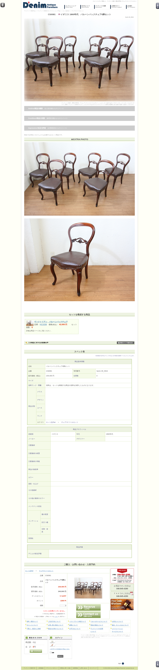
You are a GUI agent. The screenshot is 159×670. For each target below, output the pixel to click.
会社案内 (131, 6)
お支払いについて (117, 621)
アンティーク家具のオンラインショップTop (48, 10)
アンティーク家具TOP (29, 668)
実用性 (30, 538)
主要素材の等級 (34, 461)
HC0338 (43, 324)
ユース (39, 408)
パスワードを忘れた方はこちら (59, 649)
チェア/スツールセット (78, 10)
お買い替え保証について (55, 625)
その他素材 (32, 490)
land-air (113, 668)
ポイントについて (32, 625)
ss (133, 668)
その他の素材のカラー (36, 498)
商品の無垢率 (33, 469)
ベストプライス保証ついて (77, 621)
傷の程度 (45, 514)
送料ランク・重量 (34, 385)
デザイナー (80, 439)
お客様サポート (117, 6)
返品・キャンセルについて (120, 625)
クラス (39, 392)
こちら (56, 616)
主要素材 (31, 445)
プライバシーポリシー (52, 668)
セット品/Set (66, 10)
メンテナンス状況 (34, 506)
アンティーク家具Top (30, 10)
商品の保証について (97, 625)
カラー (30, 477)
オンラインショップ (71, 6)
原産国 (30, 434)
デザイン (40, 400)
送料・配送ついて (32, 621)
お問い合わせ (83, 668)
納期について (73, 625)
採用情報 (75, 668)
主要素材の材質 (34, 453)
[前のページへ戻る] (2, 7)
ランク (39, 416)
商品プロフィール (79, 429)
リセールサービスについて (99, 621)
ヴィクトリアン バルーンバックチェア (51, 322)
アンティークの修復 (100, 6)
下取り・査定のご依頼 (34, 628)
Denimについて (86, 6)
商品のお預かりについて (55, 628)
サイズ (30, 380)
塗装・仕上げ (33, 484)
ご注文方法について (54, 621)
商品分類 (31, 406)
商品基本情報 (79, 361)
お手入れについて (74, 628)
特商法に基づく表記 (65, 668)
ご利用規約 (41, 668)
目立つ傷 (45, 522)
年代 (78, 434)
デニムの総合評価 (34, 553)
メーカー (31, 439)
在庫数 (76, 376)
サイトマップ (93, 668)
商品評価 (79, 547)
